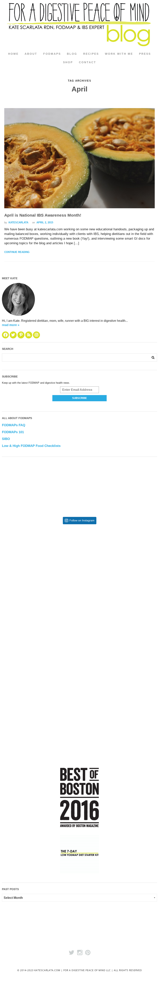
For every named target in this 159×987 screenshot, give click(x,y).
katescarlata (18, 222)
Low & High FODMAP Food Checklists (31, 446)
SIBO (6, 439)
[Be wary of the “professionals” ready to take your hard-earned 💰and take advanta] (41, 566)
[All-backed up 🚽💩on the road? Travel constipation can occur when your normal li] (118, 566)
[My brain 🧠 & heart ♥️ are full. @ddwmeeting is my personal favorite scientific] (118, 643)
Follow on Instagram (81, 520)
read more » (10, 325)
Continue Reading (16, 252)
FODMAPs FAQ (13, 425)
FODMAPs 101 (13, 432)
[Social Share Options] (5, 601)
